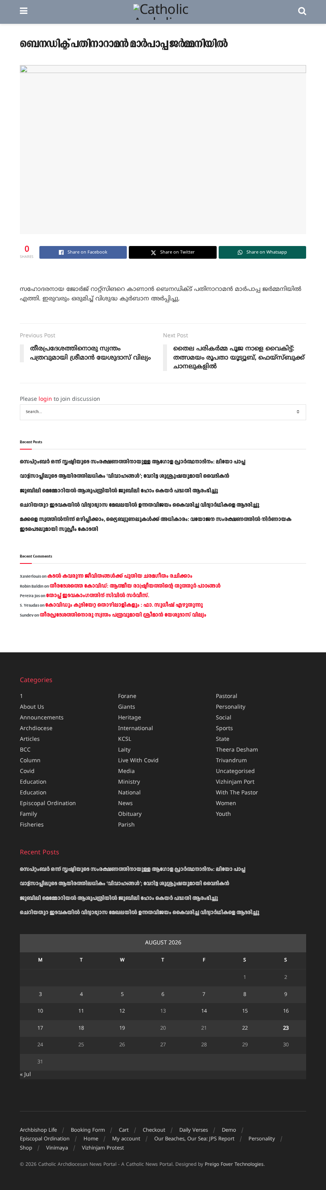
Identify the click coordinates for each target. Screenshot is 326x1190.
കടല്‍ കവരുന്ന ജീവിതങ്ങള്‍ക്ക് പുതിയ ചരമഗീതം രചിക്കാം (119, 576)
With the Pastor (237, 793)
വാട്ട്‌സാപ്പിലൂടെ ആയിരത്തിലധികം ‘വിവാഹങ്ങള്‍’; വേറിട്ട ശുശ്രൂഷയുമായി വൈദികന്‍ (124, 476)
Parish (126, 825)
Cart (124, 1130)
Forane (127, 696)
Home (90, 1139)
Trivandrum (231, 760)
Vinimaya (57, 1148)
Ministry (129, 782)
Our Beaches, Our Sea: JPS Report (194, 1139)
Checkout (154, 1130)
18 (81, 1028)
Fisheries (32, 825)
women (226, 803)
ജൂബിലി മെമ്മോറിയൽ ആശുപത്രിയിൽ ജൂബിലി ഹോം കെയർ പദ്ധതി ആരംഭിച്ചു (119, 491)
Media (126, 771)
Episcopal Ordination (48, 803)
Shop (26, 1148)
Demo (229, 1130)
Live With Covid (138, 760)
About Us (32, 707)
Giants (126, 707)
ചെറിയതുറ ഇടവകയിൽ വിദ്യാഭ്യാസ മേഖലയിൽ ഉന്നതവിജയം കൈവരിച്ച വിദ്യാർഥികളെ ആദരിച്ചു (139, 505)
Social (223, 718)
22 (245, 1028)
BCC (25, 750)
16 (286, 1011)
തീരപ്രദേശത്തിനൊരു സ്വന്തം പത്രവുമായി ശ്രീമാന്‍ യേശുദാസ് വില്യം (123, 615)
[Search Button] (302, 12)
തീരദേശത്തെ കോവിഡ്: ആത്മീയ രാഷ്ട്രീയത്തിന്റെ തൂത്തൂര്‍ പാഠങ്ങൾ (135, 586)
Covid (27, 771)
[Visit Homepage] (162, 12)
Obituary (130, 814)
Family (28, 814)
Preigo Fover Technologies (234, 1165)
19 (122, 1028)
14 (204, 1011)
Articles (30, 739)
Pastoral (226, 696)
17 (40, 1028)
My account (126, 1139)
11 (81, 1011)
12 (122, 1011)
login (45, 399)
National (129, 793)
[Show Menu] (23, 12)
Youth (223, 814)
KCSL (124, 739)
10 (40, 1011)
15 (245, 1011)
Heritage (129, 718)
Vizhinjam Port (235, 782)
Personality (230, 707)
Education (33, 782)
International (135, 728)
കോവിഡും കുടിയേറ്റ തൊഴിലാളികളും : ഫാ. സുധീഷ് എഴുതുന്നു (124, 605)
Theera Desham (237, 750)
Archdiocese (36, 728)
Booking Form (88, 1130)
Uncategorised (235, 771)
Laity (124, 750)
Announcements (42, 718)
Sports (224, 728)
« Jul (25, 1074)
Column (30, 760)
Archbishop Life (38, 1130)
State (222, 739)
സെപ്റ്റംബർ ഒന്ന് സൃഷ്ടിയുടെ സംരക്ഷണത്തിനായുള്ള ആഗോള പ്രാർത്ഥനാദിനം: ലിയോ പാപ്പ (132, 462)
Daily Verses (193, 1130)
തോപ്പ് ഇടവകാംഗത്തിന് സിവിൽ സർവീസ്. (97, 595)
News (125, 803)
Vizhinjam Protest (103, 1148)
